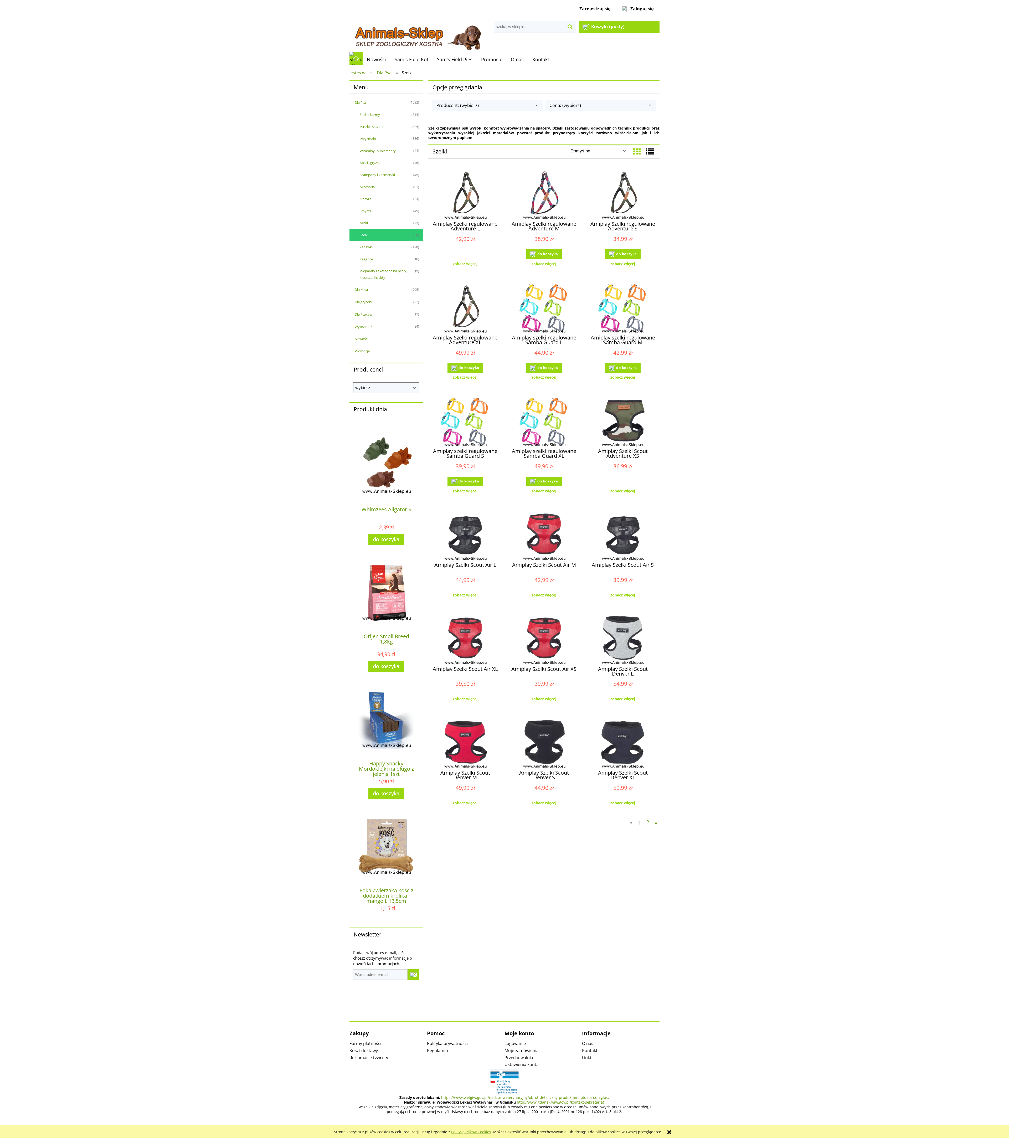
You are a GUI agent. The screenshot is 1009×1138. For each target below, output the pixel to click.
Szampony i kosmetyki (377, 174)
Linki (586, 1057)
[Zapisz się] (413, 974)
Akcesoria (367, 186)
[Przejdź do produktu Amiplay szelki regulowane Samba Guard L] (544, 309)
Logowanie (515, 1043)
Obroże (365, 199)
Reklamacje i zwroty (368, 1057)
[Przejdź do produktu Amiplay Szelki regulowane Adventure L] (465, 195)
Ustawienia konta (521, 1064)
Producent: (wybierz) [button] (457, 105)
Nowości (361, 338)
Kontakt (590, 1050)
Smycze (366, 211)
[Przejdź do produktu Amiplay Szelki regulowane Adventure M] (544, 195)
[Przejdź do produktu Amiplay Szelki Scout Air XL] (465, 640)
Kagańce (366, 259)
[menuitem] (376, 59)
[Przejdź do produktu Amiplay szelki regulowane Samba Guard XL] (544, 422)
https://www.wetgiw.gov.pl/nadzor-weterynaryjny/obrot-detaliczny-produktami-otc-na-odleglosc (525, 1097)
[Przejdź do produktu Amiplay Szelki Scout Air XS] (544, 640)
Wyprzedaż (363, 326)
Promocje (362, 351)
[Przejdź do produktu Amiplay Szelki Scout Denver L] (623, 640)
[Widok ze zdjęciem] (637, 151)
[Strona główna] (417, 35)
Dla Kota (361, 289)
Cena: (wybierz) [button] (565, 105)
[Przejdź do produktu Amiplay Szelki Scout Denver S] (544, 744)
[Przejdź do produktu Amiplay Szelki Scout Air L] (465, 536)
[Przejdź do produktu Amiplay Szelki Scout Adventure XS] (623, 422)
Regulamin (437, 1050)
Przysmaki (368, 138)
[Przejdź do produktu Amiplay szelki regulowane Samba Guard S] (465, 422)
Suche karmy (370, 114)
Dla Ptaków (363, 314)
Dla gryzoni (363, 302)
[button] (465, 264)
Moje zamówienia (521, 1050)
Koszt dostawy (363, 1050)
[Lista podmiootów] (504, 1081)
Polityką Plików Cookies (471, 1131)
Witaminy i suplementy (378, 150)
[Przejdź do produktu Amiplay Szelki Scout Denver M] (465, 744)
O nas (587, 1043)
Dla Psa (360, 102)
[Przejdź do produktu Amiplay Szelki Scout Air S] (623, 536)
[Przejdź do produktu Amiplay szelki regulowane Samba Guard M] (623, 309)
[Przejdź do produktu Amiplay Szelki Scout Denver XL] (623, 744)
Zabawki (366, 247)
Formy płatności (365, 1043)
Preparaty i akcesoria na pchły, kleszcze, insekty (383, 274)
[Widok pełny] (650, 151)
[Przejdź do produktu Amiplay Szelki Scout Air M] (544, 536)
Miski (364, 222)
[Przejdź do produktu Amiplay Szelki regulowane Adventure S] (623, 195)
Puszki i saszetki (372, 126)
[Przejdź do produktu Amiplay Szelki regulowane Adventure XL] (465, 309)
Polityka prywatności (447, 1043)
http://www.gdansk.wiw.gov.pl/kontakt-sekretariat (560, 1102)
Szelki (364, 235)
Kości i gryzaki (370, 162)
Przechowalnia (518, 1057)
